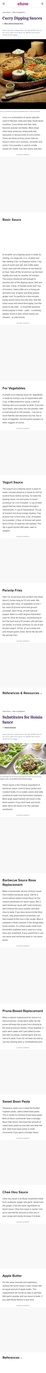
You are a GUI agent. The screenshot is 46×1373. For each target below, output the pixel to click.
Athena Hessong (10, 727)
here (15, 35)
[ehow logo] (23, 3)
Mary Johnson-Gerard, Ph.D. (14, 23)
